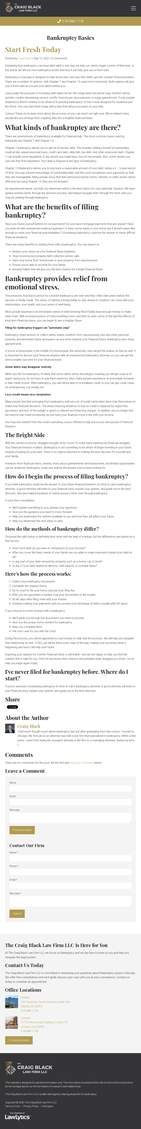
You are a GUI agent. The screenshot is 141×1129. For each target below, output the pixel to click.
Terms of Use (12, 1106)
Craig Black (25, 58)
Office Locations (23, 990)
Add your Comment (81, 762)
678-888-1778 (73, 21)
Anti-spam (47, 1106)
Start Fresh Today (33, 49)
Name (12, 782)
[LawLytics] (18, 1116)
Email (12, 796)
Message (14, 810)
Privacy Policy (31, 1106)
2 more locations (19, 1040)
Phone (13, 866)
